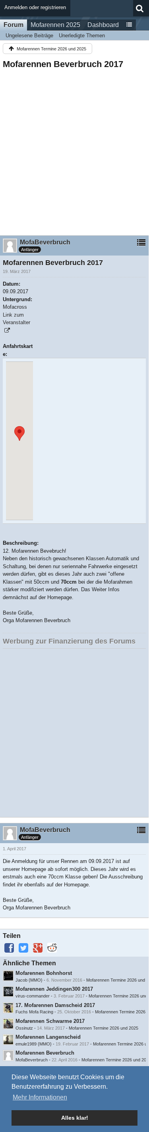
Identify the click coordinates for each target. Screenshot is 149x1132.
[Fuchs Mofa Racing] (8, 1007)
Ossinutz (24, 1028)
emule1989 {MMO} (33, 1044)
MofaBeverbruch (31, 1059)
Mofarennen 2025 (55, 24)
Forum (13, 24)
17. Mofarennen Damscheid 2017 (55, 1005)
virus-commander (32, 996)
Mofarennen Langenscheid (48, 1037)
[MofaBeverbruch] (8, 1055)
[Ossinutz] (8, 1023)
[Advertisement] (74, 149)
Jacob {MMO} (29, 980)
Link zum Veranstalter (16, 319)
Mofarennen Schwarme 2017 (50, 1021)
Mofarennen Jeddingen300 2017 (54, 989)
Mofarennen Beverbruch (44, 1053)
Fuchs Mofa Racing (34, 1011)
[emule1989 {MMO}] (8, 1039)
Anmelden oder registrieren (35, 7)
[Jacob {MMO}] (8, 975)
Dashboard (103, 24)
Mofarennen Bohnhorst (43, 973)
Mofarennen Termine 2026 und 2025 (103, 1028)
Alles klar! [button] (74, 1118)
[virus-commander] (8, 991)
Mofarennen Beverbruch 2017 (63, 64)
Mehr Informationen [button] (40, 1097)
